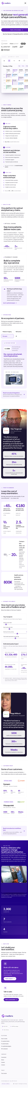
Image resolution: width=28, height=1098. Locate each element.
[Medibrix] (6, 3)
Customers (3, 1057)
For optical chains (5, 1041)
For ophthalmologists (6, 1046)
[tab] (7, 332)
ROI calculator (4, 1048)
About (2, 1059)
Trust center (4, 1073)
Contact (3, 1065)
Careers (3, 1062)
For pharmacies (4, 1043)
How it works (4, 1038)
